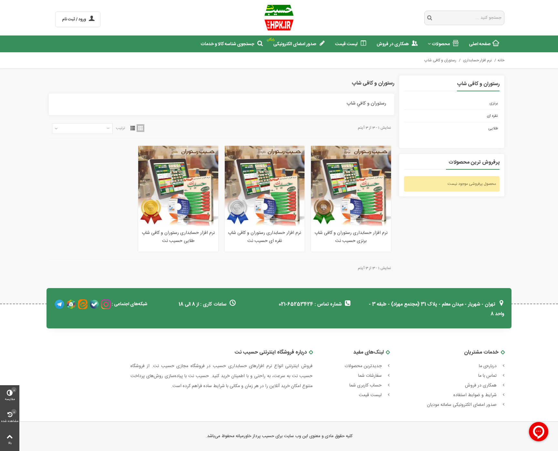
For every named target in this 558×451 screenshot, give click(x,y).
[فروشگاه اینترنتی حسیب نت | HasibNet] (279, 17)
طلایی (493, 128)
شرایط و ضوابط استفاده (475, 395)
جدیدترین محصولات (364, 366)
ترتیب (120, 128)
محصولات (441, 44)
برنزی (494, 103)
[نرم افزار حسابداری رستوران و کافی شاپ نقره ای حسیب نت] (265, 186)
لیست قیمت (346, 44)
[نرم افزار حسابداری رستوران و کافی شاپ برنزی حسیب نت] (351, 186)
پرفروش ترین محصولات (474, 163)
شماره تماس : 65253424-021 (311, 304)
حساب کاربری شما (366, 385)
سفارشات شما (370, 375)
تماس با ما (488, 375)
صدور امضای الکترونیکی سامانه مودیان (462, 404)
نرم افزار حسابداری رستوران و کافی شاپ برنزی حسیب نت (351, 237)
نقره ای (492, 116)
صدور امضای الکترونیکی (292, 42)
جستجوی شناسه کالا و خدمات (227, 44)
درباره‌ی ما (488, 366)
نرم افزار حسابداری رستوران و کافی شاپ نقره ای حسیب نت (264, 237)
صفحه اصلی (480, 44)
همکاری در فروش (393, 44)
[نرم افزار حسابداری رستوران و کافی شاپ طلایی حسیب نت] (178, 186)
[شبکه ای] (140, 128)
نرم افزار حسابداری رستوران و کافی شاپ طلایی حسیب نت (178, 237)
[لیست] (133, 128)
